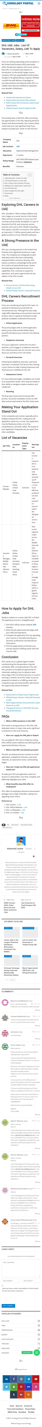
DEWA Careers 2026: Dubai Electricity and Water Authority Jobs (10, 907)
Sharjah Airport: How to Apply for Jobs (21, 108)
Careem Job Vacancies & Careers (18, 97)
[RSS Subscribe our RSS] (28, 1394)
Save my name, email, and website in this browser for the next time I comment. (20, 1289)
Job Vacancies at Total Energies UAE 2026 (28, 905)
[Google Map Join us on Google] (21, 1394)
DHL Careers (15, 824)
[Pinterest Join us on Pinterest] (21, 1386)
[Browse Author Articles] (21, 841)
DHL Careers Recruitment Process (17, 183)
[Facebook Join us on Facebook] (13, 1379)
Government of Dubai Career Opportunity (22, 695)
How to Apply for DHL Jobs (14, 191)
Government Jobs (7, 1339)
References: (17, 198)
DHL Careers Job (7, 827)
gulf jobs (20, 40)
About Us (19, 1406)
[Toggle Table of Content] (28, 175)
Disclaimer (22, 1412)
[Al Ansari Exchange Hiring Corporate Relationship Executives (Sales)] (12, 960)
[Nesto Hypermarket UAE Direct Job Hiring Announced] (30, 960)
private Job (5, 1353)
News (3, 1325)
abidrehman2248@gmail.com (25, 1135)
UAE (18, 146)
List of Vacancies (11, 188)
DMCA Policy (12, 1412)
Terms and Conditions (15, 1409)
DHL (8, 824)
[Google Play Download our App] (13, 1386)
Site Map (31, 1412)
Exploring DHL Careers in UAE (16, 178)
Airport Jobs (6, 1348)
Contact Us (28, 1406)
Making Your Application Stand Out (18, 186)
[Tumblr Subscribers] (13, 1394)
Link (19, 805)
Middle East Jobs (8, 40)
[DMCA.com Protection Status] (21, 1420)
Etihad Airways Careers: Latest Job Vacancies (23, 290)
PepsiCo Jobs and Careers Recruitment (21, 100)
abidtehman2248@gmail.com (25, 1169)
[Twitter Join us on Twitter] (6, 1386)
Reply (38, 1010)
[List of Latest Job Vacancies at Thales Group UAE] (30, 932)
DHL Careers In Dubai (26, 824)
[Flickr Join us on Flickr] (28, 1386)
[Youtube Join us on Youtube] (35, 1379)
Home (12, 1406)
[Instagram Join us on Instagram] (21, 1379)
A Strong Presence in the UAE (16, 181)
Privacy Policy (30, 1409)
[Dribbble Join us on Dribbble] (35, 1386)
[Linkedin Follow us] (6, 1379)
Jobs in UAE (8, 928)
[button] (37, 1352)
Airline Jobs (5, 1344)
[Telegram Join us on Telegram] (28, 1379)
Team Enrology (26, 1423)
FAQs (6, 196)
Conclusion (9, 193)
